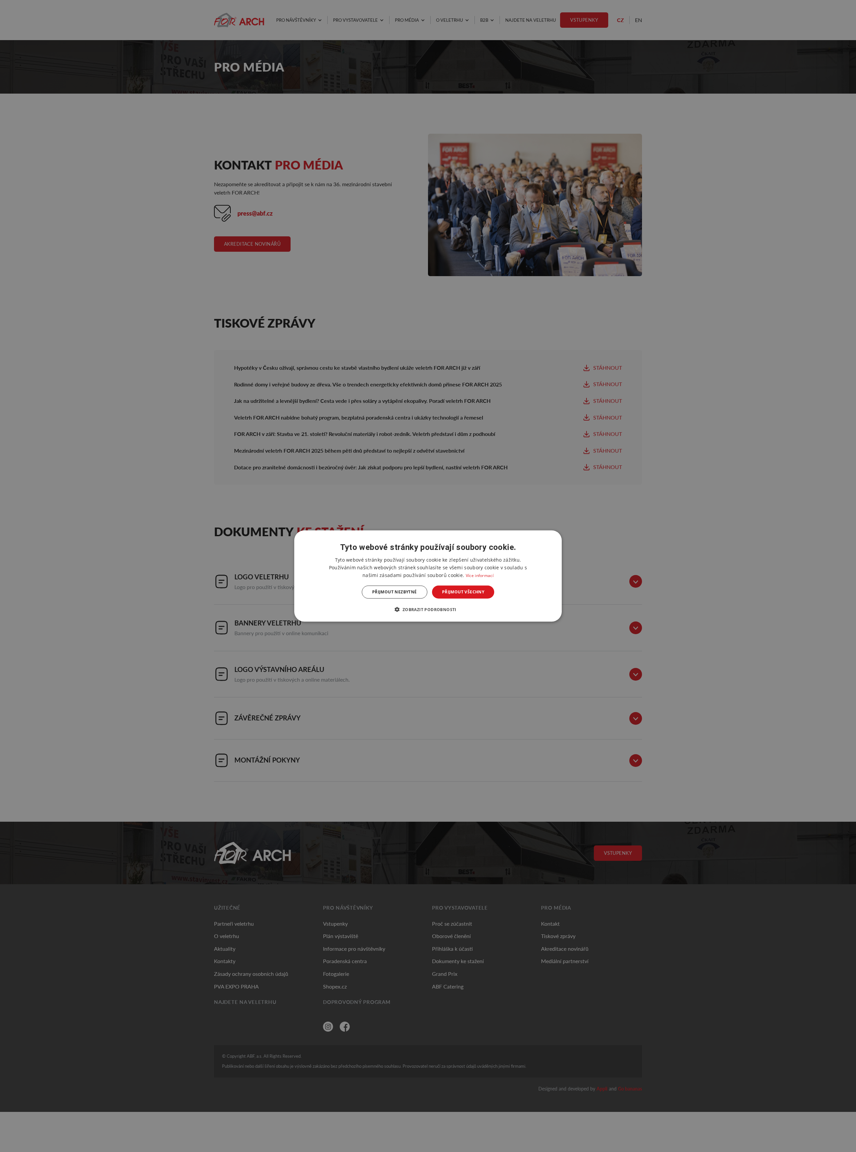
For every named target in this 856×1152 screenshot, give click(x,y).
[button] (428, 609)
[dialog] (428, 576)
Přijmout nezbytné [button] (394, 592)
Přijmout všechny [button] (463, 592)
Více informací (480, 575)
